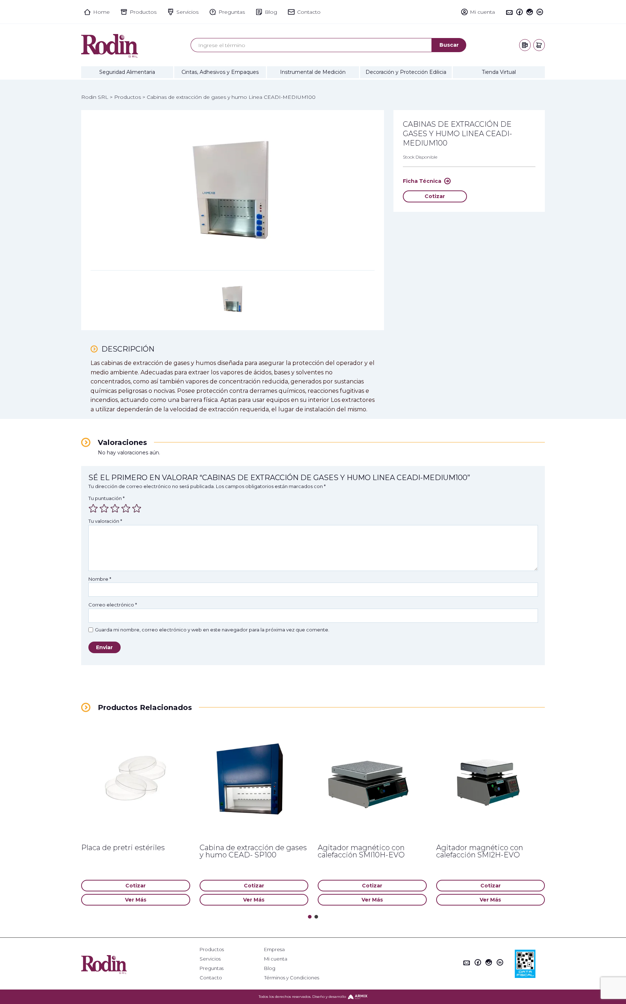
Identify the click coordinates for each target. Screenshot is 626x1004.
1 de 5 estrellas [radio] (93, 508)
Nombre (99, 579)
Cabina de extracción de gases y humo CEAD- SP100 (253, 851)
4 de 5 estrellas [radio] (125, 508)
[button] (310, 917)
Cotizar (435, 196)
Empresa (274, 949)
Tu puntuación (106, 498)
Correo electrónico (112, 605)
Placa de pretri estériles (123, 847)
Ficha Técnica (422, 181)
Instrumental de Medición (313, 72)
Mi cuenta (275, 959)
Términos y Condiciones (291, 977)
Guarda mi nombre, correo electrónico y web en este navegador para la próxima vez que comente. (212, 629)
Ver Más (135, 899)
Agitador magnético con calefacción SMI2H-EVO (479, 851)
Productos (212, 949)
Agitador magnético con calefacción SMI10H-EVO (361, 851)
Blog (269, 968)
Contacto (211, 977)
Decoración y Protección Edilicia (406, 72)
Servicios (210, 959)
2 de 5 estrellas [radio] (104, 508)
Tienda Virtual (499, 72)
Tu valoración (105, 521)
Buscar (449, 45)
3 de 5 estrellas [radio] (115, 508)
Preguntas (212, 968)
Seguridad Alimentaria (127, 72)
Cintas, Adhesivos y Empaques (220, 72)
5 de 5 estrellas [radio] (136, 508)
